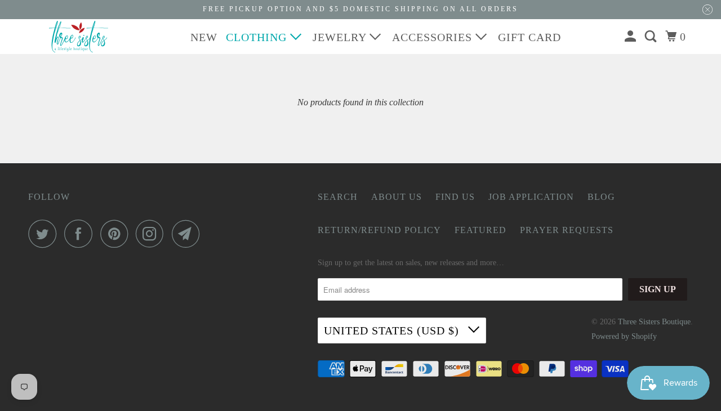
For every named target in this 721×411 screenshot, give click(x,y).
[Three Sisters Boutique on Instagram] (153, 234)
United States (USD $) (393, 330)
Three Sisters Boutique (654, 322)
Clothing (258, 37)
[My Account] (631, 36)
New (203, 37)
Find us (455, 197)
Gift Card (529, 37)
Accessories (433, 37)
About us (396, 197)
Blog (601, 197)
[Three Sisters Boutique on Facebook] (81, 234)
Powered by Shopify (624, 336)
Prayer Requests (566, 230)
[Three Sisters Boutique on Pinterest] (116, 234)
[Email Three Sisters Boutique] (189, 234)
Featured (480, 230)
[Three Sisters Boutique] (79, 36)
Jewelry (341, 37)
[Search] (652, 36)
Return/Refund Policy (379, 230)
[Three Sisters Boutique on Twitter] (45, 234)
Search (338, 197)
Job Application (531, 197)
